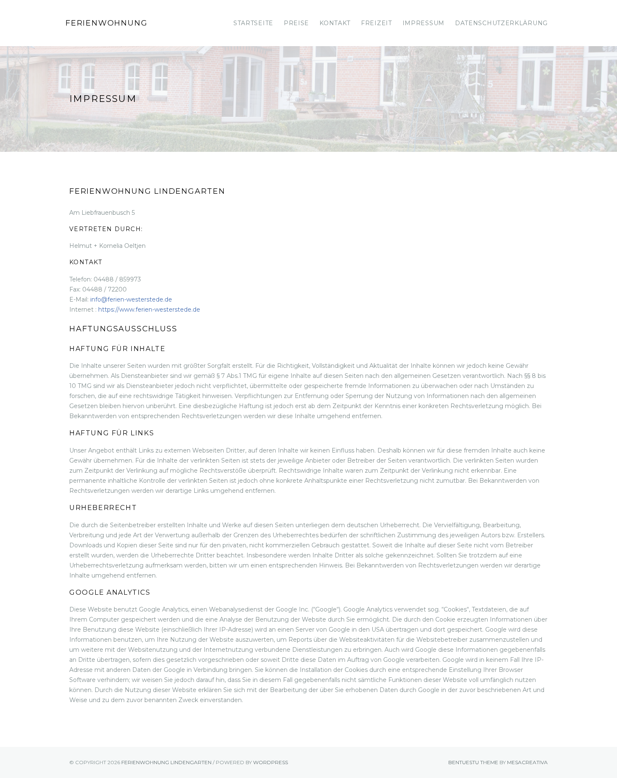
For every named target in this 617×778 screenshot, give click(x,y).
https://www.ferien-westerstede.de (149, 309)
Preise (296, 23)
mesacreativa (527, 762)
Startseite (253, 23)
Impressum (423, 23)
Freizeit (376, 23)
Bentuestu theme (473, 762)
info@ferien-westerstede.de (131, 299)
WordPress (270, 762)
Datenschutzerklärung (501, 23)
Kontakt (334, 23)
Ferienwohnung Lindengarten (106, 32)
